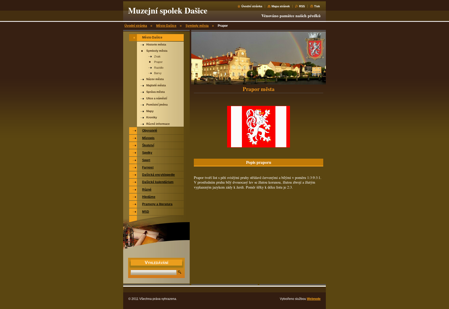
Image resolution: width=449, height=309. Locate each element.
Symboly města (197, 25)
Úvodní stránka (251, 6)
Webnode (314, 298)
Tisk (317, 6)
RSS (302, 6)
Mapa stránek (281, 6)
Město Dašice (166, 25)
